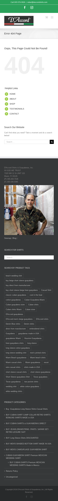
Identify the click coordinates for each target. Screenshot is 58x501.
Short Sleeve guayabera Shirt (18, 377)
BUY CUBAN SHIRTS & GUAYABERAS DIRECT (26, 423)
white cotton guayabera (29, 386)
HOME (12, 94)
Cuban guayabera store (15, 305)
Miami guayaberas (32, 362)
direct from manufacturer (16, 329)
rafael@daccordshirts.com (37, 2)
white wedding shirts (14, 391)
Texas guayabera (40, 377)
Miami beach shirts (38, 358)
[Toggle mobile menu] (52, 17)
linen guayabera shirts (15, 343)
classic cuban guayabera (16, 295)
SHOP (12, 104)
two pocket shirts (31, 382)
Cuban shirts (33, 305)
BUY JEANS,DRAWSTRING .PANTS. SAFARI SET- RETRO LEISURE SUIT (27, 430)
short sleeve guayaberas (40, 372)
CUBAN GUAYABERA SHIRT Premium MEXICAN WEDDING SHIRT (26, 456)
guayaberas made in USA (28, 333)
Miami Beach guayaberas (16, 358)
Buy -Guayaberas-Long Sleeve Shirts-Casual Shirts (27, 409)
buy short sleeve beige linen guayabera (22, 290)
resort (46, 362)
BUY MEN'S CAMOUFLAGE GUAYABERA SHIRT (26, 449)
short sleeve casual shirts (16, 372)
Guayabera (10, 333)
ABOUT (13, 99)
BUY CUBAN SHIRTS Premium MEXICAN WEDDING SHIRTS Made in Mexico (27, 463)
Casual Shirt (46, 290)
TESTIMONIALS (17, 109)
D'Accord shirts (42, 319)
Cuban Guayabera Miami (34, 300)
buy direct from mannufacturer (18, 285)
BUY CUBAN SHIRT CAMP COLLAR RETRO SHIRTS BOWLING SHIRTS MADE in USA (28, 416)
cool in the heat (36, 295)
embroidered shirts (36, 329)
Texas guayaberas (13, 382)
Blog (14, 238)
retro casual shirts (13, 367)
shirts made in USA (32, 367)
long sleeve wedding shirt (16, 353)
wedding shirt (11, 386)
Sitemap (7, 238)
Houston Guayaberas (33, 338)
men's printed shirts (38, 353)
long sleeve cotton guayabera (18, 348)
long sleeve (32, 343)
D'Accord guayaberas (14, 314)
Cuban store (30, 309)
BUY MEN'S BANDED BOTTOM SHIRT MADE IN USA (28, 444)
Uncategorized (12, 477)
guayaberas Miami (13, 338)
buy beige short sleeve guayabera (19, 280)
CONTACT (14, 114)
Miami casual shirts (14, 362)
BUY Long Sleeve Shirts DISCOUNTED (22, 438)
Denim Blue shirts (13, 324)
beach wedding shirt (14, 276)
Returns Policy (12, 471)
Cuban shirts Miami (14, 309)
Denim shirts (29, 324)
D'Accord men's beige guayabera (19, 319)
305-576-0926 (19, 2)
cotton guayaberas (13, 300)
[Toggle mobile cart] (46, 17)
